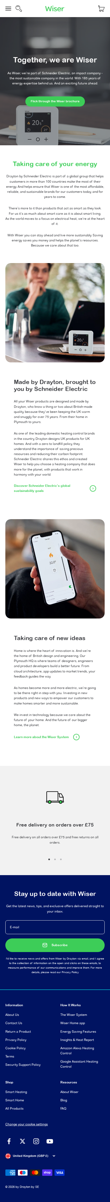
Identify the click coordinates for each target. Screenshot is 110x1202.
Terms (9, 1056)
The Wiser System (73, 1015)
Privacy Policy (70, 972)
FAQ (63, 1108)
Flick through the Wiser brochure (55, 101)
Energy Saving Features (78, 1031)
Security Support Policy (23, 1065)
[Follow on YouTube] (49, 1141)
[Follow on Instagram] (36, 1141)
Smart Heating (16, 1092)
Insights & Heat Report (77, 1040)
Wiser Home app (72, 1023)
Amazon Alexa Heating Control (77, 1050)
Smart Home (14, 1100)
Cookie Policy (15, 1048)
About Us (12, 1015)
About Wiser (69, 1092)
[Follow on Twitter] (22, 1141)
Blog (63, 1100)
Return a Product (18, 1031)
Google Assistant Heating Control (79, 1063)
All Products (14, 1108)
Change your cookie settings (26, 1124)
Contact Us (13, 1023)
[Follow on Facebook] (9, 1141)
